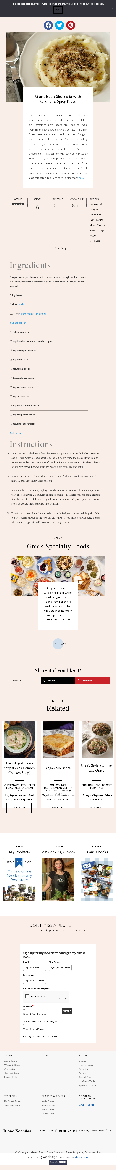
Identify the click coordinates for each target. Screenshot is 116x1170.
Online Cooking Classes (34, 1028)
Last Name (28, 975)
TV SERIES (10, 1096)
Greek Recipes (86, 1105)
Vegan (93, 235)
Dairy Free (95, 209)
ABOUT (9, 1056)
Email (26, 962)
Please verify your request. (36, 988)
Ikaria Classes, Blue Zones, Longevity (41, 1021)
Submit (67, 1011)
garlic (21, 304)
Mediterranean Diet (55, 788)
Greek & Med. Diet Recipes (36, 1014)
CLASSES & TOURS (53, 1096)
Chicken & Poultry (15, 785)
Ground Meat (104, 785)
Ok (58, 9)
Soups (19, 791)
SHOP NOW (58, 644)
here (81, 178)
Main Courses (58, 785)
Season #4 (65, 791)
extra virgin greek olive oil (33, 314)
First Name (54, 962)
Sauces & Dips (97, 230)
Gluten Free (95, 214)
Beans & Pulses (97, 204)
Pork (93, 788)
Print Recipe (61, 248)
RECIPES (84, 1056)
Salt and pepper (18, 323)
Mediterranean (24, 788)
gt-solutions (81, 1157)
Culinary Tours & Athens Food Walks (40, 1036)
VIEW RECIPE (19, 808)
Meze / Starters (97, 225)
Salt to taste (16, 433)
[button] (13, 203)
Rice (101, 788)
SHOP (45, 1056)
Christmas (87, 785)
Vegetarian (95, 240)
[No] (112, 8)
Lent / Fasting (96, 219)
